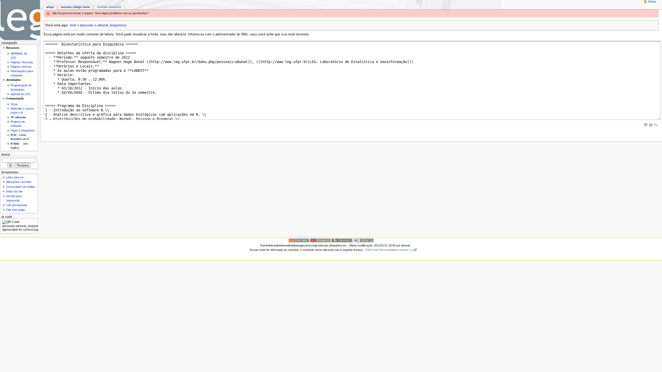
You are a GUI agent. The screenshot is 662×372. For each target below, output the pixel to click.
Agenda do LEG (21, 94)
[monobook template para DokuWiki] (320, 240)
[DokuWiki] (342, 240)
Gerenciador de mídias (20, 186)
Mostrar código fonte (75, 7)
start (73, 25)
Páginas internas (21, 66)
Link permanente (16, 205)
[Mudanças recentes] (299, 240)
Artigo (50, 7)
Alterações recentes (19, 181)
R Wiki (15, 143)
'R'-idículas (18, 117)
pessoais (87, 25)
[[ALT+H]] (20, 20)
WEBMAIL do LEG (19, 55)
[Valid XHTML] (363, 240)
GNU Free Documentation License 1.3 (389, 249)
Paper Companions (23, 130)
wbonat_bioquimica (111, 25)
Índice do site (14, 191)
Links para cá (14, 177)
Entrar (652, 1)
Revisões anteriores (109, 7)
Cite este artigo (15, 209)
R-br (14, 134)
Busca (6, 154)
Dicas (14, 104)
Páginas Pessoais (22, 62)
